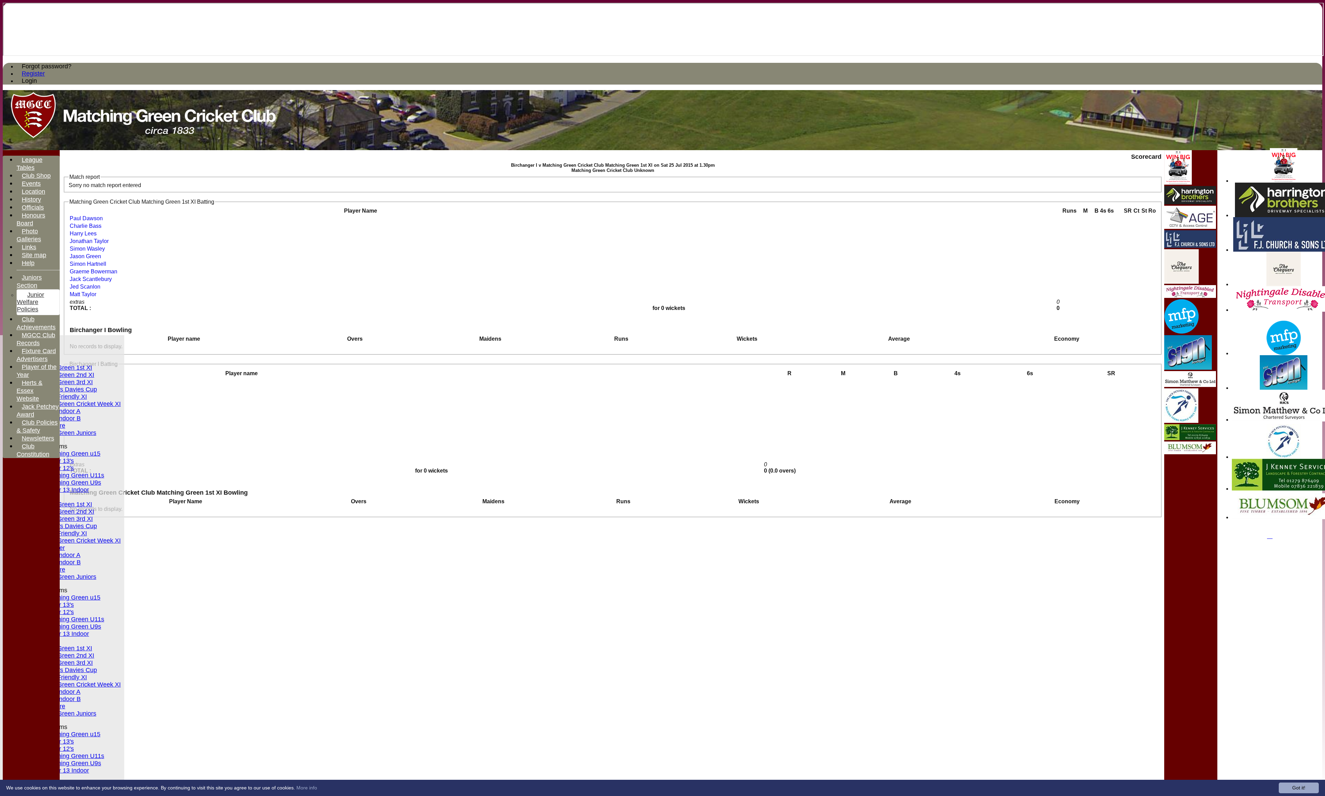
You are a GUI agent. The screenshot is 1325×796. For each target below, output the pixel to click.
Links (29, 247)
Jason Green (85, 256)
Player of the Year (37, 370)
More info (306, 787)
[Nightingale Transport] (1190, 296)
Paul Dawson (86, 218)
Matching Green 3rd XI (61, 382)
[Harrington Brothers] (1190, 202)
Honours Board (31, 219)
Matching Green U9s (72, 482)
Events (31, 183)
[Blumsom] (1190, 452)
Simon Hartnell (88, 264)
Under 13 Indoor (66, 489)
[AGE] (1190, 227)
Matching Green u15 (72, 453)
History (31, 199)
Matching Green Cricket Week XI (75, 403)
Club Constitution (33, 450)
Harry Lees (83, 233)
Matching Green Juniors (63, 432)
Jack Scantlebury (91, 279)
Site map (34, 255)
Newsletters (38, 438)
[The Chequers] (1283, 284)
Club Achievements (36, 323)
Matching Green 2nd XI (62, 374)
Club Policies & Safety (37, 426)
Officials (33, 207)
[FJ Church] (1190, 246)
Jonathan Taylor (89, 241)
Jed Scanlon (85, 287)
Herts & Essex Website (29, 390)
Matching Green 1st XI (61, 367)
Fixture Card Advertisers (36, 355)
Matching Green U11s (74, 475)
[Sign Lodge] (1283, 388)
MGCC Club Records (36, 339)
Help (28, 263)
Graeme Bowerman (93, 271)
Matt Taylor (83, 294)
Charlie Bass (85, 226)
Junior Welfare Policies (30, 302)
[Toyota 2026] (1283, 181)
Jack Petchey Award (38, 410)
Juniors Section (29, 281)
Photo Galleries (29, 235)
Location (33, 191)
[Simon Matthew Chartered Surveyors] (1190, 385)
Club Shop (36, 175)
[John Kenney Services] (1190, 438)
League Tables (29, 163)
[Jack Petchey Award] (1284, 457)
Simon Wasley (87, 249)
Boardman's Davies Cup (63, 389)
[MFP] (1283, 353)
